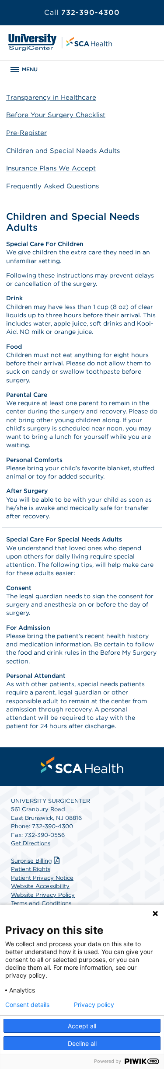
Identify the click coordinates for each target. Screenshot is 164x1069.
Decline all (82, 1043)
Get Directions (30, 843)
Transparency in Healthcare (51, 97)
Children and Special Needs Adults (63, 151)
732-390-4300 (82, 12)
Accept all (82, 1026)
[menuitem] (82, 764)
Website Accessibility (40, 886)
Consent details (27, 1004)
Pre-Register (26, 133)
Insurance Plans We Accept (51, 168)
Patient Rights (30, 869)
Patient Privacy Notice (42, 878)
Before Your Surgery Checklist (55, 115)
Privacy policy (94, 1004)
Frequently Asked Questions (52, 186)
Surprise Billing (31, 860)
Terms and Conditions (41, 903)
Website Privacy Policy (43, 895)
